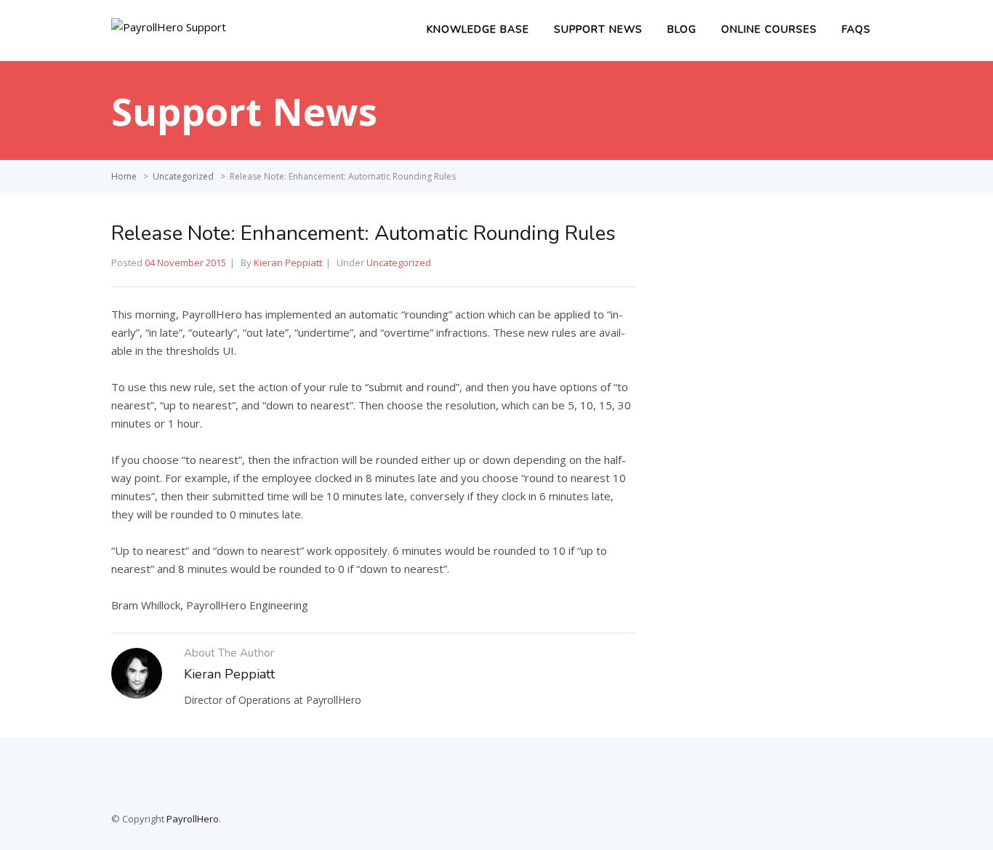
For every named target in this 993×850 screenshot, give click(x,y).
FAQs (856, 29)
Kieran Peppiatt (288, 262)
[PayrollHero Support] (168, 27)
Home (124, 176)
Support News (598, 29)
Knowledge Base (478, 29)
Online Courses (769, 29)
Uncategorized (183, 176)
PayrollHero (192, 818)
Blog (681, 29)
